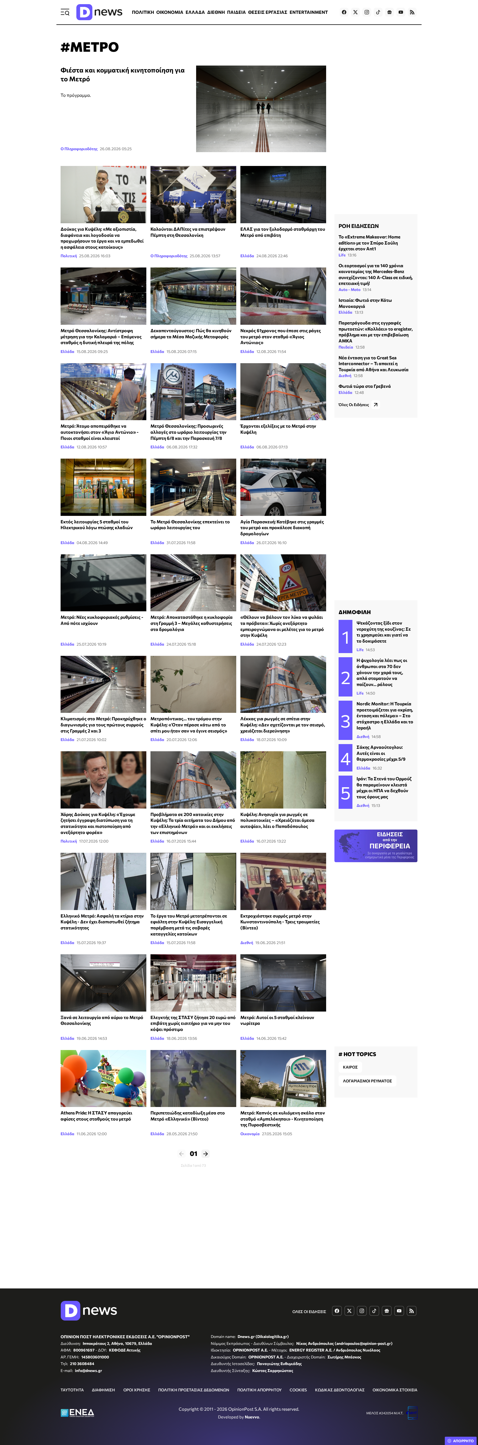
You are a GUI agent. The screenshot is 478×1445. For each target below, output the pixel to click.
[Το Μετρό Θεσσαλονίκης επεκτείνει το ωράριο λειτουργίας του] (193, 487)
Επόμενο (205, 1154)
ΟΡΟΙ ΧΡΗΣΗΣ (136, 1389)
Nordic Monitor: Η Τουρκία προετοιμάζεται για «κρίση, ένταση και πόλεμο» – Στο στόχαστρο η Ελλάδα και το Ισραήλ (385, 715)
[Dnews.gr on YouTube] (400, 12)
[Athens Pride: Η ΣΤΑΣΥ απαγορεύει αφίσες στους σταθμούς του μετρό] (103, 1078)
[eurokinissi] (103, 780)
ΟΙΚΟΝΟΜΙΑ (169, 12)
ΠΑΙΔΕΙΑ (236, 12)
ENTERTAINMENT (309, 12)
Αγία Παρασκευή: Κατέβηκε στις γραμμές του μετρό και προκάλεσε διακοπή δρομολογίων (282, 527)
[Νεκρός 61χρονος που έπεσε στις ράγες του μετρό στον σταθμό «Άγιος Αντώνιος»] (283, 296)
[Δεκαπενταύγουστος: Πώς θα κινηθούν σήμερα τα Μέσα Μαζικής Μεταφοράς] (193, 296)
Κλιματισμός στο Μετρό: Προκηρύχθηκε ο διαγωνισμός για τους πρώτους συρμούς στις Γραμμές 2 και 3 (103, 724)
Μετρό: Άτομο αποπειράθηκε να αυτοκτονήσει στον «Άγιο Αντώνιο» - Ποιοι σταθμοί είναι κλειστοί (100, 431)
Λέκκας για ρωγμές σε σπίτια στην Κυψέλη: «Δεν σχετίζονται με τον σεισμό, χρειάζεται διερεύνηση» (282, 724)
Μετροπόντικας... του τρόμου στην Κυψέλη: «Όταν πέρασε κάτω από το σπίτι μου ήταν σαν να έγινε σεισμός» (188, 724)
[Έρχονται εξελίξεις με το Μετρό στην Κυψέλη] (283, 391)
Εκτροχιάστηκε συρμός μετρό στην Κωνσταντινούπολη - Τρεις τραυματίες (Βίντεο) (280, 921)
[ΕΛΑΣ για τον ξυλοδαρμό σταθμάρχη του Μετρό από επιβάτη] (283, 194)
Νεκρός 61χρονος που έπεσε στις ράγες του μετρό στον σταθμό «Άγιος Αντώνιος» (280, 336)
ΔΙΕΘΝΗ (216, 12)
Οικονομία (250, 1133)
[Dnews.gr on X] (355, 12)
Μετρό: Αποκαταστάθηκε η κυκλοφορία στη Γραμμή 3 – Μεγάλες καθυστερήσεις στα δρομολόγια (191, 622)
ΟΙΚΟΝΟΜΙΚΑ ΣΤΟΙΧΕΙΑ (395, 1389)
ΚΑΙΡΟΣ (350, 1067)
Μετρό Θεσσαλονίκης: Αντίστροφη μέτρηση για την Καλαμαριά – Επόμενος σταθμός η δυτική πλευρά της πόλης (101, 336)
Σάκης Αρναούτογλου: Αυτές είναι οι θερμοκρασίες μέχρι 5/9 (381, 753)
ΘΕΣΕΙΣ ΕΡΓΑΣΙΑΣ (267, 12)
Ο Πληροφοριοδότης (79, 148)
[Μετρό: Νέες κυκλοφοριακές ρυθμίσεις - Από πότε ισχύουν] (103, 583)
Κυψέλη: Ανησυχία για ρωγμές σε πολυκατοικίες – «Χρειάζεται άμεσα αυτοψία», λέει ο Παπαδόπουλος (277, 820)
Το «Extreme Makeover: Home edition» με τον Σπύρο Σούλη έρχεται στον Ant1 (369, 242)
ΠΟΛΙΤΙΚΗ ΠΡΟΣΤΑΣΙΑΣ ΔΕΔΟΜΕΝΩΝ (193, 1389)
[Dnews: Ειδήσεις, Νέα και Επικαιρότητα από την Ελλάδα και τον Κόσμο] (99, 12)
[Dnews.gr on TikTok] (378, 12)
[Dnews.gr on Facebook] (344, 12)
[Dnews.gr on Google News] (389, 12)
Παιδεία (346, 347)
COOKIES (298, 1389)
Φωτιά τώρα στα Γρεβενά (365, 386)
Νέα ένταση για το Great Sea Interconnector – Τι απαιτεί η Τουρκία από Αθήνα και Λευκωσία (374, 363)
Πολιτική (69, 255)
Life (342, 255)
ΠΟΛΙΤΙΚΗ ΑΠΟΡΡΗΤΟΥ (259, 1389)
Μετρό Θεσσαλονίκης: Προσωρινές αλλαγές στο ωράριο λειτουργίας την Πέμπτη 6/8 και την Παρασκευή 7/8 (188, 431)
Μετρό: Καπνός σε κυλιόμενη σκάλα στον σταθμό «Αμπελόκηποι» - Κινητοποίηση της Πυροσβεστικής (282, 1118)
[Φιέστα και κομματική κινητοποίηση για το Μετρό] (261, 109)
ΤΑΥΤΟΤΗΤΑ (72, 1389)
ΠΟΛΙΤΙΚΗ (143, 12)
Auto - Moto (349, 289)
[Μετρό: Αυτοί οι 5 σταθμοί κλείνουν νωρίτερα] (283, 983)
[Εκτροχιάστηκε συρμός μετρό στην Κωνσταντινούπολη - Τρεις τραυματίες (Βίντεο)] (283, 881)
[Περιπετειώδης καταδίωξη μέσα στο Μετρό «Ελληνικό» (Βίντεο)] (193, 1078)
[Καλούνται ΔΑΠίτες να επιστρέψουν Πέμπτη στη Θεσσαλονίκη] (193, 194)
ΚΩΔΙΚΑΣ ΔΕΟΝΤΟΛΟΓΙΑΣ (340, 1389)
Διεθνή (246, 942)
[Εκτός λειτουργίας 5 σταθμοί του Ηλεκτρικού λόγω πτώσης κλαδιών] (103, 487)
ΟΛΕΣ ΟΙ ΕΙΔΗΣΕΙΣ (309, 1311)
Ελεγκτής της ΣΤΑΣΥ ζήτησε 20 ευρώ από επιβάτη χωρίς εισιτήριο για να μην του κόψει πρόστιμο (193, 1023)
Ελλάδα (247, 255)
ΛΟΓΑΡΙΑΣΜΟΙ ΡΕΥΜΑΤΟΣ (367, 1080)
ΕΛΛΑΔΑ (195, 12)
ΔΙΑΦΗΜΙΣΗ (103, 1389)
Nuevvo (252, 1416)
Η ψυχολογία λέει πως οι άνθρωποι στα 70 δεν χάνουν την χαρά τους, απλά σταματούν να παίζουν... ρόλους (382, 672)
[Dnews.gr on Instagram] (366, 12)
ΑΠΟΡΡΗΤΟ (463, 1441)
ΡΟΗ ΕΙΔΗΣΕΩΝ (359, 225)
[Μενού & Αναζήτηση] (65, 12)
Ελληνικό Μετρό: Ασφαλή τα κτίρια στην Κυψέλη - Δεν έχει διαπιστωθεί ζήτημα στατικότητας (102, 921)
